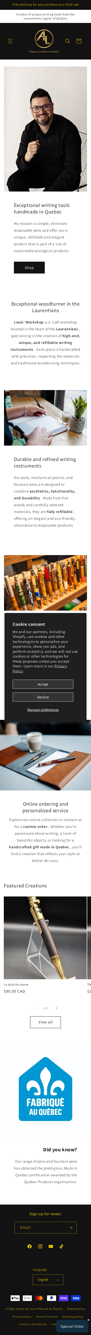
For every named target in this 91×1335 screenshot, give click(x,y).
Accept (43, 684)
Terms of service (46, 1316)
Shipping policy (72, 1316)
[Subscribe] (70, 1228)
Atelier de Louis (26, 1309)
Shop (29, 267)
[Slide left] (34, 1008)
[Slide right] (56, 1008)
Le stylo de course (16, 984)
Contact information (33, 1324)
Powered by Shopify (50, 1309)
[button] (10, 41)
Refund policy (76, 1309)
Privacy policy (22, 1316)
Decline (43, 697)
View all (45, 1022)
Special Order (72, 1326)
